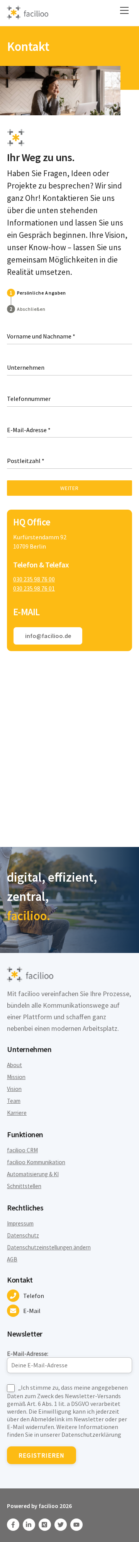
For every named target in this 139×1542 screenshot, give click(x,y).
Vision (14, 1089)
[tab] (36, 293)
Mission (16, 1077)
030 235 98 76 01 (34, 588)
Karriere (17, 1112)
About (14, 1065)
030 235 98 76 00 (34, 579)
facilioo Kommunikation (36, 1162)
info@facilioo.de (48, 636)
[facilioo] (27, 16)
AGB (12, 1259)
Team (13, 1100)
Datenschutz (23, 1235)
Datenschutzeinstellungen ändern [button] (49, 1247)
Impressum (20, 1223)
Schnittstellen (24, 1186)
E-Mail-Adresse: (27, 1353)
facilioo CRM (22, 1150)
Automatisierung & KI (33, 1174)
